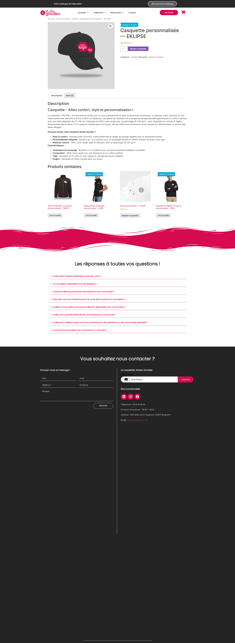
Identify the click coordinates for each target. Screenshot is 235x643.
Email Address (128, 374)
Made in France (156, 57)
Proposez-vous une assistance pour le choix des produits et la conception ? (89, 299)
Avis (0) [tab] (69, 95)
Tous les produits (62, 19)
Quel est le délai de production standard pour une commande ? (83, 291)
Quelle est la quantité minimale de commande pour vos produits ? (84, 314)
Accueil (51, 19)
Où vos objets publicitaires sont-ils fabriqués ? (75, 283)
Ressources (116, 12)
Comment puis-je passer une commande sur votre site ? (80, 330)
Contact (132, 12)
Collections (98, 12)
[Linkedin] (124, 397)
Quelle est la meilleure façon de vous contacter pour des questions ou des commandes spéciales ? (100, 322)
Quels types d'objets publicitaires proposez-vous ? (77, 276)
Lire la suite (55, 215)
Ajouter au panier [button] (130, 215)
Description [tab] (56, 95)
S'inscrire (185, 379)
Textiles (75, 19)
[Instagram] (131, 397)
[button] (110, 26)
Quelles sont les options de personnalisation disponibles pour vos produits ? (89, 307)
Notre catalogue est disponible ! (68, 4)
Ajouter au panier (138, 49)
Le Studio (82, 12)
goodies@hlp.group (138, 420)
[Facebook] (137, 397)
